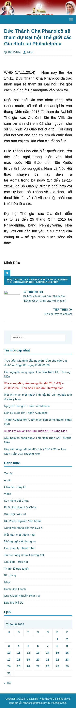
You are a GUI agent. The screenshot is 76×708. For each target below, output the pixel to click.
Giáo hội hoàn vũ (15, 514)
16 (67, 652)
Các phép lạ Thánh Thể (19, 548)
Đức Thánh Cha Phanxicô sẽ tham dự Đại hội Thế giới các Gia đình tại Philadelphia (37, 280)
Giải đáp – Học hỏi (16, 561)
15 (57, 652)
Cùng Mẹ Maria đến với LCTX (23, 527)
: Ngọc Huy (45, 698)
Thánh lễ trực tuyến (16, 568)
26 (28, 666)
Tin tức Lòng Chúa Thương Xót (24, 555)
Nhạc (7, 582)
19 (28, 659)
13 (38, 652)
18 (18, 659)
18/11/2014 (14, 52)
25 (18, 666)
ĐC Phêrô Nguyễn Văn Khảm (23, 521)
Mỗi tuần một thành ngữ (19, 534)
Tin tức (8, 473)
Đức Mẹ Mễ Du (14, 602)
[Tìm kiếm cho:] (38, 337)
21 (47, 659)
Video (7, 493)
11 (18, 652)
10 (9, 652)
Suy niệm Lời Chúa (16, 500)
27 (38, 666)
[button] (70, 19)
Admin (30, 52)
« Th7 (8, 683)
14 (47, 652)
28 (47, 666)
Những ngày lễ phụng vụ (20, 541)
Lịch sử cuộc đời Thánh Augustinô (26, 412)
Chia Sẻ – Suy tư (15, 487)
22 (57, 659)
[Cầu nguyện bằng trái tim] (38, 13)
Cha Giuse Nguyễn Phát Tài (22, 595)
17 (9, 659)
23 (67, 659)
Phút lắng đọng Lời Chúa (20, 507)
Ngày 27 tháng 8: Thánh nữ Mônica (27, 406)
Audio (7, 480)
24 (9, 666)
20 (38, 659)
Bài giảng (10, 575)
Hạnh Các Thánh (15, 589)
